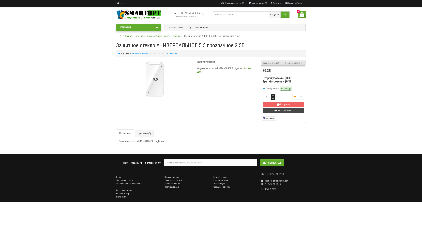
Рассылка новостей (221, 186)
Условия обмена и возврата (129, 183)
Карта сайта (121, 196)
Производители (172, 177)
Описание (126, 133)
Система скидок (176, 27)
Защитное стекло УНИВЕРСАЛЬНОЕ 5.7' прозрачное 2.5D (295, 63)
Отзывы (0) (145, 133)
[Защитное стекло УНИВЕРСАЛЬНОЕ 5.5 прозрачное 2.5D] (154, 79)
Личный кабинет (220, 177)
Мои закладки (219, 183)
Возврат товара (123, 193)
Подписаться (274, 162)
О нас (121, 3)
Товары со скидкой (173, 180)
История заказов (220, 180)
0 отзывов (172, 53)
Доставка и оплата (198, 27)
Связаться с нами (124, 190)
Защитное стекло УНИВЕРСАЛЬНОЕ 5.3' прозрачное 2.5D (273, 63)
